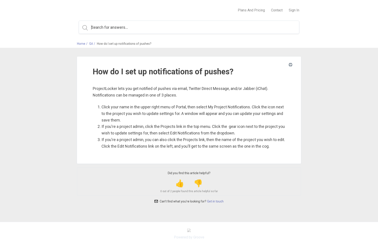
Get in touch (215, 201)
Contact (277, 10)
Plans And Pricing (251, 10)
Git (91, 43)
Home (81, 43)
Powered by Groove (189, 237)
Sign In (294, 10)
